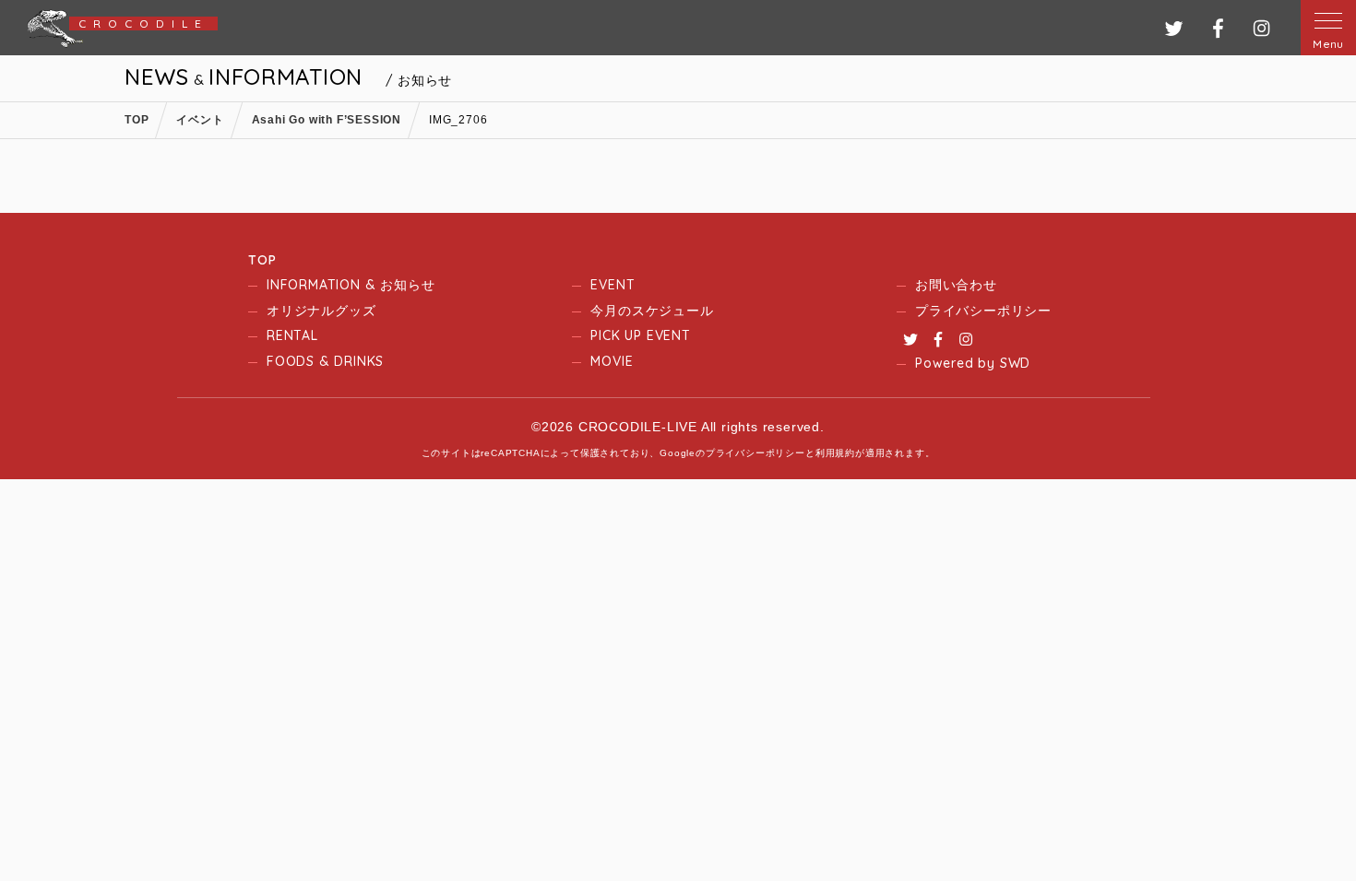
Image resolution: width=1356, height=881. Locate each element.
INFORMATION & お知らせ (350, 284)
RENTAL (292, 335)
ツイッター (1173, 28)
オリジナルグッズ (321, 310)
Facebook (938, 339)
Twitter (910, 339)
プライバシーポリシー (983, 310)
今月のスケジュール (651, 310)
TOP (262, 260)
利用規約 (835, 453)
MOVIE (611, 361)
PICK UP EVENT (640, 335)
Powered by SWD (972, 363)
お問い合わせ (956, 284)
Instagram (966, 339)
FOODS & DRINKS (325, 361)
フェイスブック (1218, 28)
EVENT (612, 284)
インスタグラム (1261, 28)
